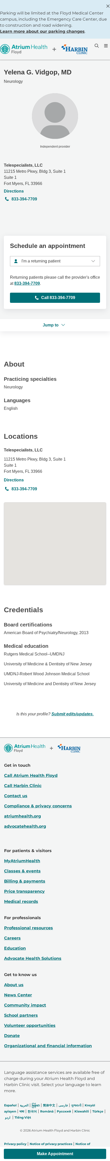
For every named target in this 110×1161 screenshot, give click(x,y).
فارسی (63, 1105)
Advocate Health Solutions (32, 958)
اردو (7, 1117)
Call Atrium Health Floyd (31, 775)
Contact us (15, 795)
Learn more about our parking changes (42, 31)
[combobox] (55, 261)
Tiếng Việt (23, 1117)
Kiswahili (81, 1111)
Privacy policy (15, 1144)
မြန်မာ (36, 1105)
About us (14, 984)
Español (10, 1105)
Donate (12, 1035)
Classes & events (22, 871)
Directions (14, 191)
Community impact (25, 1005)
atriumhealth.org (22, 816)
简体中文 (49, 1105)
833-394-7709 (24, 199)
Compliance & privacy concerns (38, 806)
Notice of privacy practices (51, 1144)
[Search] (96, 46)
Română (46, 1111)
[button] (55, 1154)
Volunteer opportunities (30, 1025)
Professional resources (28, 927)
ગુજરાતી (76, 1105)
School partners (21, 1015)
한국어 (32, 1111)
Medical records (21, 901)
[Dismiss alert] (108, 6)
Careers (12, 938)
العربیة (24, 1105)
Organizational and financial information (48, 1045)
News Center (18, 995)
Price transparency (24, 891)
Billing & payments (24, 881)
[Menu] (105, 46)
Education (15, 948)
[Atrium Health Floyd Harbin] (43, 49)
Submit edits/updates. (72, 714)
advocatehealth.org (25, 826)
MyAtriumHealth (22, 860)
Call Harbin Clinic (22, 785)
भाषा (21, 1111)
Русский (64, 1111)
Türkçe (97, 1111)
